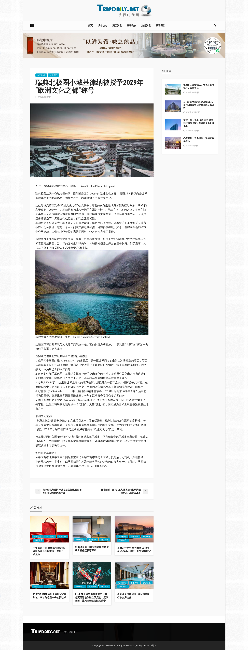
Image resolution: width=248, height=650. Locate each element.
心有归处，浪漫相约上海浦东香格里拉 (198, 140)
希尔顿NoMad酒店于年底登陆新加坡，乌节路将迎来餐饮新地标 (49, 596)
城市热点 (102, 25)
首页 (90, 25)
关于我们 (160, 25)
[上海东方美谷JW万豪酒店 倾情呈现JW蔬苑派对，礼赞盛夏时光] (134, 529)
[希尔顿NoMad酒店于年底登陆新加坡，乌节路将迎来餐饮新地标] (49, 575)
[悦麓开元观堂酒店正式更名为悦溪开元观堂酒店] (173, 89)
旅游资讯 (146, 25)
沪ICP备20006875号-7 (145, 645)
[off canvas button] (32, 25)
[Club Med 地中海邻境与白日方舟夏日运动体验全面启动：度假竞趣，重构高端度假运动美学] (92, 575)
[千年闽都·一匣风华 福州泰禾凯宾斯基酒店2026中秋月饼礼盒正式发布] (49, 529)
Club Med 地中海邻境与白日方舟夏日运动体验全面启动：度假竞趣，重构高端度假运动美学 (91, 597)
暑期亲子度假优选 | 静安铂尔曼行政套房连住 (133, 596)
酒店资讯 (117, 25)
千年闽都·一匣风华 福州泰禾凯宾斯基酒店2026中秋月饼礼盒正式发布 (49, 551)
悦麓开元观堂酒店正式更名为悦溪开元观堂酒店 (198, 86)
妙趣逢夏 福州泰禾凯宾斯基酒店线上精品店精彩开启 (92, 549)
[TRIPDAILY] (124, 10)
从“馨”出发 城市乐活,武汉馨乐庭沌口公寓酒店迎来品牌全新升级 (198, 105)
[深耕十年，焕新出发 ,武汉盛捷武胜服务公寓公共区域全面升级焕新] (173, 124)
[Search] (215, 25)
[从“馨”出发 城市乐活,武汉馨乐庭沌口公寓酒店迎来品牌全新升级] (173, 106)
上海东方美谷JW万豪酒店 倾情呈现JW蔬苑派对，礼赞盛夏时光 (134, 550)
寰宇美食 (131, 25)
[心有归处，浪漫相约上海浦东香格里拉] (173, 143)
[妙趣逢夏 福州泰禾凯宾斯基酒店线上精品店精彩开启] (92, 529)
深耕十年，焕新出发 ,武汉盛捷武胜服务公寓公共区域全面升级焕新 (198, 123)
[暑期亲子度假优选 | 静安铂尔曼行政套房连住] (134, 575)
